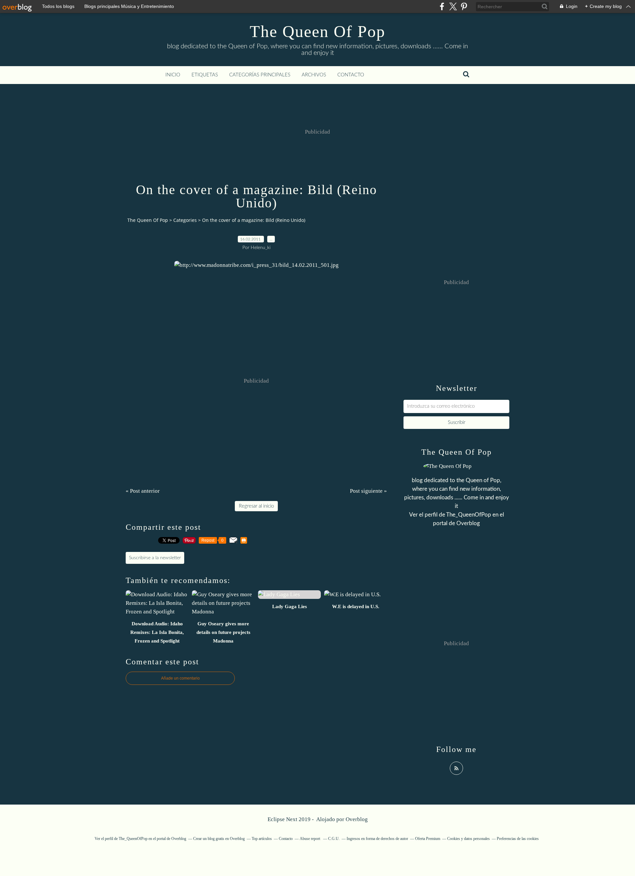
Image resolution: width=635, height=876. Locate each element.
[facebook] (442, 6)
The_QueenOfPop (468, 515)
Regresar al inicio (256, 506)
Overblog (357, 819)
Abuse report (310, 838)
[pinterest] (464, 6)
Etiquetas (204, 74)
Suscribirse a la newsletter (155, 558)
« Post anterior (143, 491)
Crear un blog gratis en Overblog (219, 838)
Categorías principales (259, 74)
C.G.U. (334, 838)
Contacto (350, 74)
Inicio (172, 74)
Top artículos (262, 838)
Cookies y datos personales (468, 838)
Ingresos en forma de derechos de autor (377, 838)
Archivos (314, 74)
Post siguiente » (368, 491)
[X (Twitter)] (453, 6)
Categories (185, 220)
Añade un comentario (180, 678)
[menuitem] (172, 75)
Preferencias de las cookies (518, 838)
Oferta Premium (427, 838)
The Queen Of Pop (317, 31)
